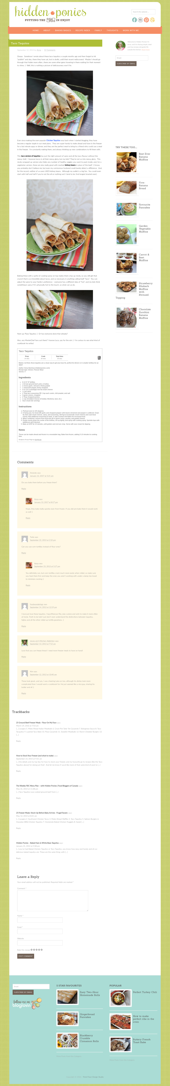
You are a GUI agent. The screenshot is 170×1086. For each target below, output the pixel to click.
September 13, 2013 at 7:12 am (43, 644)
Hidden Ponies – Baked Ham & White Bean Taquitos (37, 843)
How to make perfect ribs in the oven (143, 1019)
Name (20, 916)
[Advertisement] (132, 88)
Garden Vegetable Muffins (145, 228)
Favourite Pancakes (144, 206)
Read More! (146, 49)
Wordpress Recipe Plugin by (30, 439)
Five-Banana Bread (143, 185)
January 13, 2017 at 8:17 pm (46, 502)
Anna (36, 499)
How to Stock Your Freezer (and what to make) (35, 756)
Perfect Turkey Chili (145, 992)
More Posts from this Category (68, 1056)
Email (20, 927)
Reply (24, 489)
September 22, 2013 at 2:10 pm (43, 540)
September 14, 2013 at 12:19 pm (43, 607)
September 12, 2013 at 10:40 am (43, 675)
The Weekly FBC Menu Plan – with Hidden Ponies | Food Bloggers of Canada (47, 786)
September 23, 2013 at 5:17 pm (47, 566)
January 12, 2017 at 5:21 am (41, 476)
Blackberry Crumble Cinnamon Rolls (89, 1038)
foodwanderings (36, 604)
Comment (21, 888)
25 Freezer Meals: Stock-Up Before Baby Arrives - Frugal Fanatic (42, 813)
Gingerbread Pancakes (87, 1016)
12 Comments (49, 50)
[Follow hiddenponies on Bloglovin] (28, 1008)
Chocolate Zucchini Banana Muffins (145, 313)
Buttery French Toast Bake (141, 1041)
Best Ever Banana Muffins (144, 156)
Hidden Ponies (32, 13)
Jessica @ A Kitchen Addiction (42, 641)
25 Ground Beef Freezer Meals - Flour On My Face (36, 723)
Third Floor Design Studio (93, 1077)
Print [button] (99, 359)
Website (20, 939)
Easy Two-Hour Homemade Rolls (90, 994)
